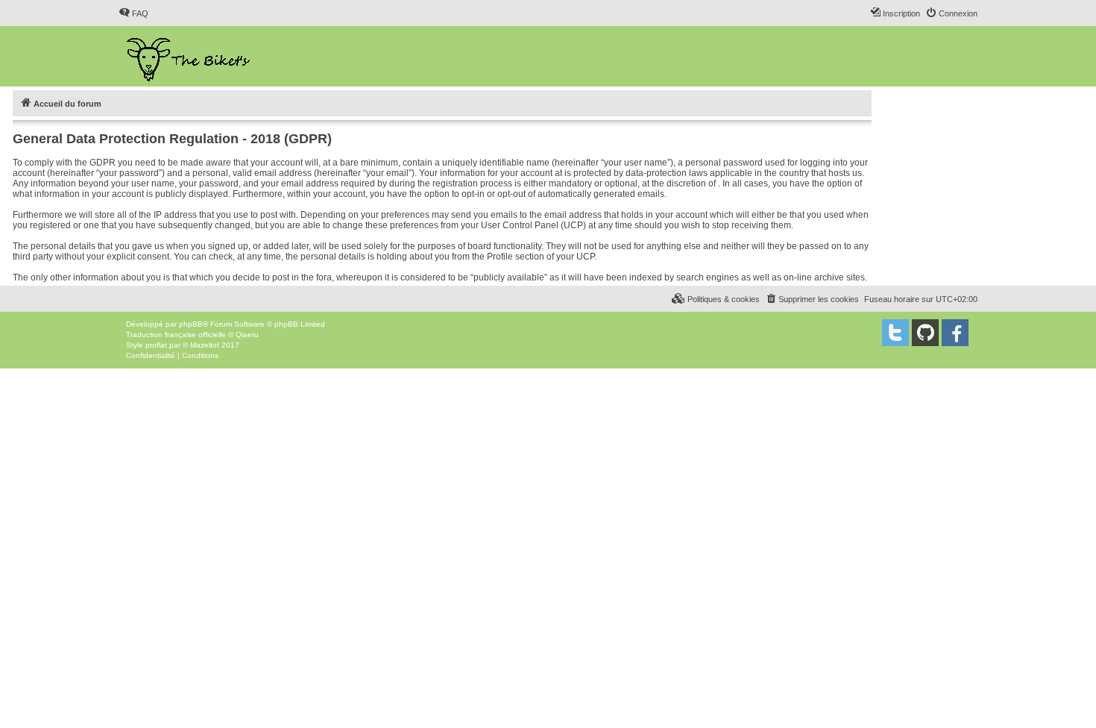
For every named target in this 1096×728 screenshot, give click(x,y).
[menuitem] (133, 13)
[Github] (925, 332)
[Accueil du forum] (190, 56)
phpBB (191, 324)
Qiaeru (247, 334)
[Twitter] (895, 332)
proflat (156, 345)
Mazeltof (204, 345)
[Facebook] (955, 332)
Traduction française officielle (176, 334)
